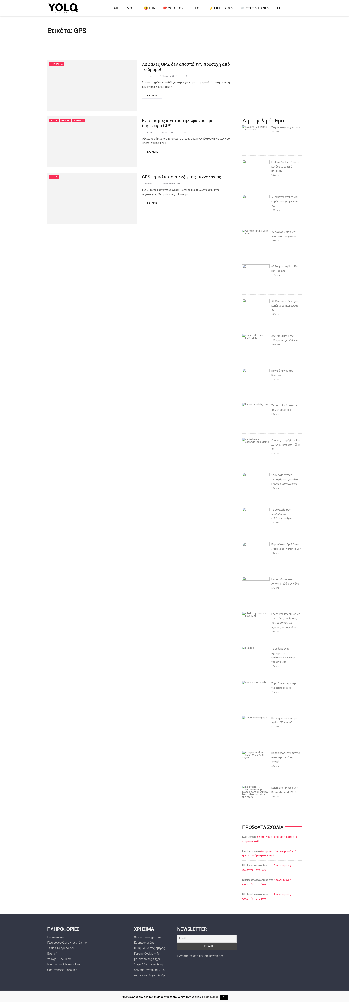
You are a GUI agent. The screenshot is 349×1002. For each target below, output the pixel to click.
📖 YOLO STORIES (255, 8)
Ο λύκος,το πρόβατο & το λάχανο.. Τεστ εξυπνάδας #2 (285, 444)
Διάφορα (65, 120)
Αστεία (54, 120)
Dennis (148, 76)
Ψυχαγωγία (79, 120)
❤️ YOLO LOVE (174, 8)
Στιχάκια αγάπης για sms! (286, 127)
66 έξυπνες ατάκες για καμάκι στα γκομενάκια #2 (284, 201)
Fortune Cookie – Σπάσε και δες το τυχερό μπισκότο (285, 166)
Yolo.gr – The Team (59, 959)
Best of (52, 953)
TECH (197, 8)
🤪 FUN (150, 8)
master (148, 183)
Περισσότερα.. (211, 997)
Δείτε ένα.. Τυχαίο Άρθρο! (150, 975)
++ (279, 8)
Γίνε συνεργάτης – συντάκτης (67, 942)
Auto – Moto (125, 8)
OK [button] (224, 997)
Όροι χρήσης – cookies (62, 970)
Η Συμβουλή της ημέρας (149, 948)
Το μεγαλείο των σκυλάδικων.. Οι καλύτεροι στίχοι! (281, 514)
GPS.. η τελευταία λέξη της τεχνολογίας (181, 177)
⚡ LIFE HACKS (221, 8)
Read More (152, 95)
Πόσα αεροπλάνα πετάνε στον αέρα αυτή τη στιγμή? (285, 757)
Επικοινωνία (55, 937)
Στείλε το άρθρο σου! (61, 948)
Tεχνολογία (57, 64)
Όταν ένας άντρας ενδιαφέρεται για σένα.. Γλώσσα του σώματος (285, 479)
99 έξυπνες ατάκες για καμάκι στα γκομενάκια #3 (284, 305)
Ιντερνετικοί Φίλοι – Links (64, 964)
